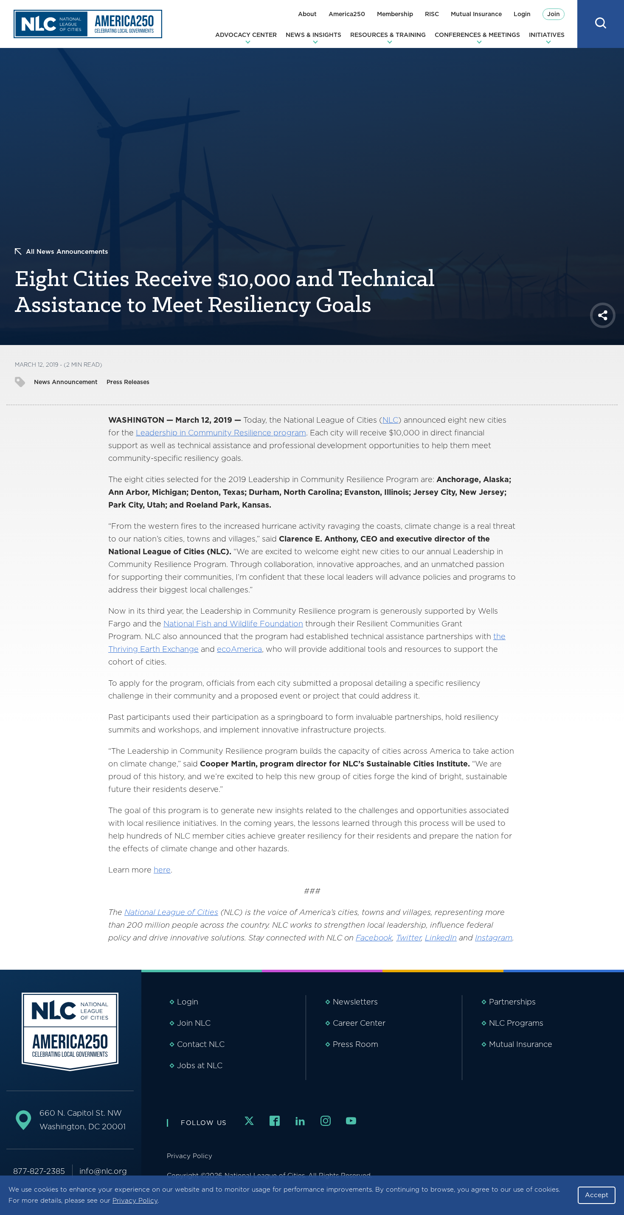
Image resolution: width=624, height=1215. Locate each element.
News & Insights (313, 34)
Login (522, 14)
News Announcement (66, 382)
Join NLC (194, 1023)
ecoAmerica (239, 649)
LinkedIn (441, 937)
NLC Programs (516, 1023)
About (307, 14)
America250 (347, 14)
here (162, 869)
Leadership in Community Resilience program (221, 432)
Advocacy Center (246, 34)
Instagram (493, 937)
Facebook (374, 937)
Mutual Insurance (476, 14)
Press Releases (128, 382)
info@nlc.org (103, 1171)
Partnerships (512, 1001)
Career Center (359, 1023)
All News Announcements (67, 251)
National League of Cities (171, 912)
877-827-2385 (39, 1171)
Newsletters (355, 1001)
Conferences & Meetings (477, 34)
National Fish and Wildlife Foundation (233, 623)
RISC (432, 14)
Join (553, 14)
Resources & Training (388, 34)
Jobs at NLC (199, 1065)
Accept (596, 1195)
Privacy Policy (134, 1200)
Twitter (408, 937)
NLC (390, 419)
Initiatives (547, 34)
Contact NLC (201, 1044)
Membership (395, 14)
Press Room (355, 1044)
